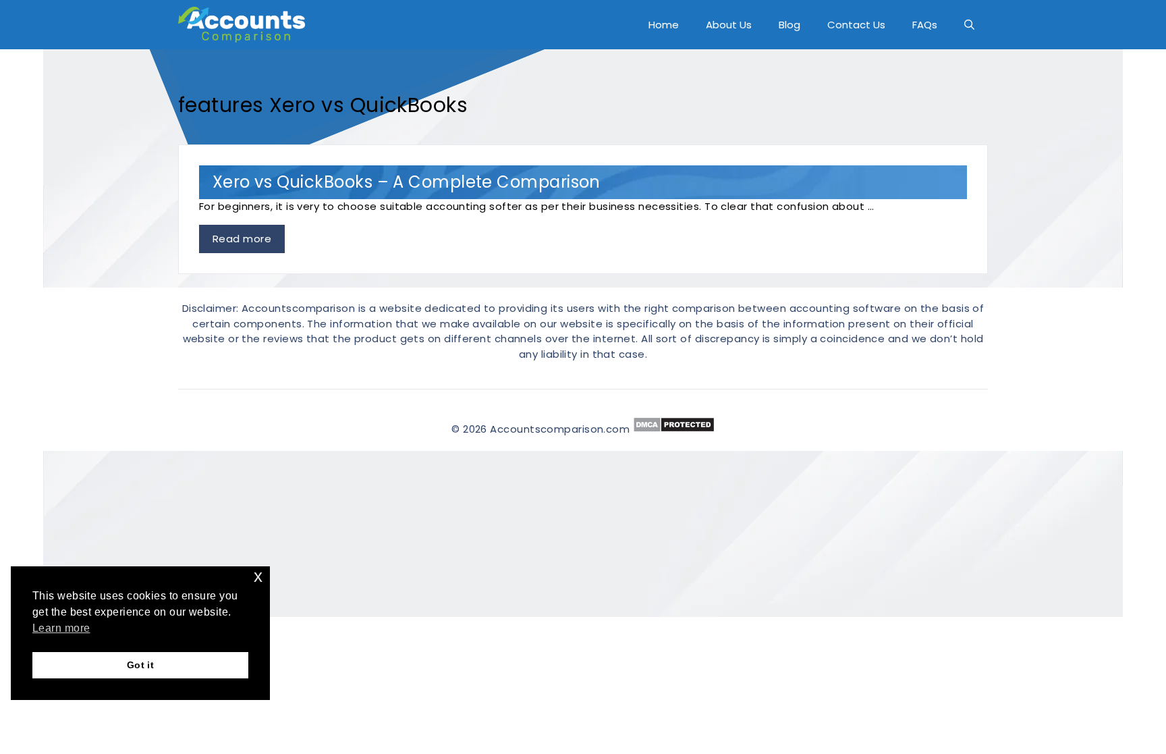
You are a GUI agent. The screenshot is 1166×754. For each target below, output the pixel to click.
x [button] (258, 576)
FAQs (924, 25)
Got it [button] (141, 664)
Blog (789, 25)
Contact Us (856, 25)
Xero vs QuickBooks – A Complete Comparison (407, 181)
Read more (242, 239)
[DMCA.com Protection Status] (674, 429)
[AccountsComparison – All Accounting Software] (245, 24)
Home (663, 25)
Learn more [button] (61, 628)
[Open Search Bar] (969, 24)
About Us (729, 25)
